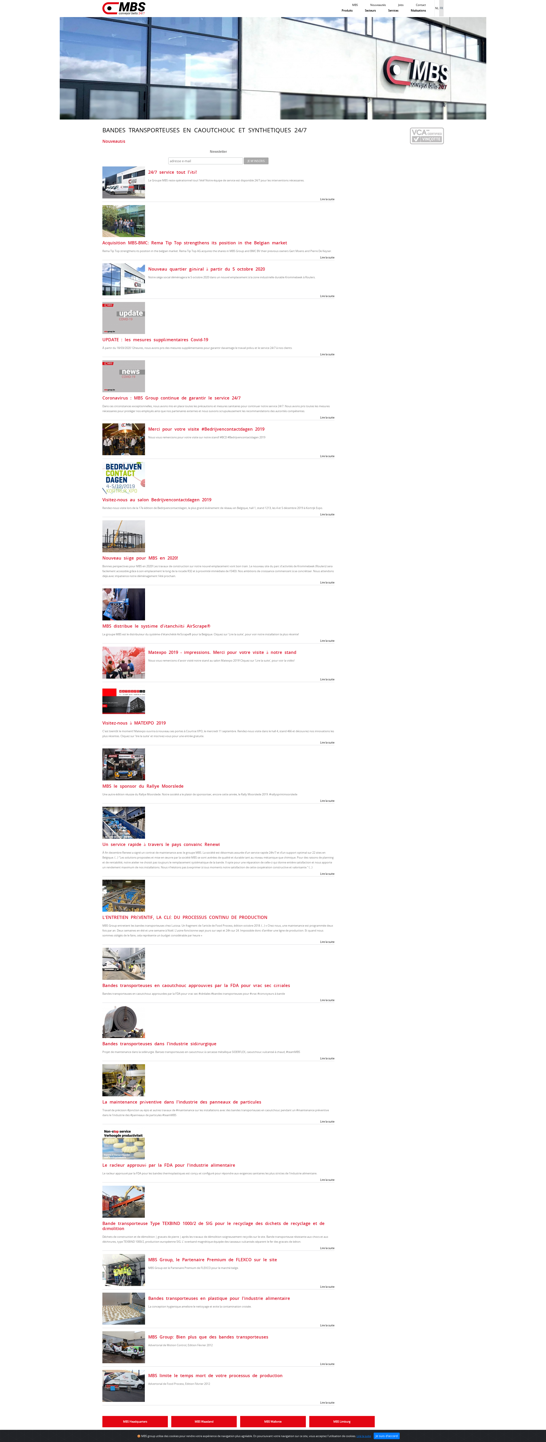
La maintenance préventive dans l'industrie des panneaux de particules (181, 1102)
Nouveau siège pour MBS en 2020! (140, 558)
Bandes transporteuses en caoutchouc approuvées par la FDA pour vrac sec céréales (196, 985)
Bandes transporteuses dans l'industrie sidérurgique (159, 1044)
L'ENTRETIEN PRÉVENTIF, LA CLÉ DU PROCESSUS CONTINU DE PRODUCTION (184, 917)
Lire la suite (327, 199)
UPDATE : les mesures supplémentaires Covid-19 (155, 340)
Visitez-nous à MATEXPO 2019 (134, 723)
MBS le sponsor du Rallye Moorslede (143, 786)
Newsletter (218, 151)
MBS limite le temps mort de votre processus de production (215, 1375)
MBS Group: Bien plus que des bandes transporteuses (208, 1337)
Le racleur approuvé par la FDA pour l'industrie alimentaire (168, 1165)
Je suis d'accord (387, 1436)
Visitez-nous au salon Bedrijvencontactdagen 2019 (156, 500)
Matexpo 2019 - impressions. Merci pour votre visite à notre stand (222, 652)
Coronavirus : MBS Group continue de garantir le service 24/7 (171, 398)
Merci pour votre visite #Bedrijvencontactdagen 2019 (206, 429)
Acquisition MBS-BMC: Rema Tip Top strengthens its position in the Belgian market (194, 243)
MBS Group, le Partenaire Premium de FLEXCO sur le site (212, 1260)
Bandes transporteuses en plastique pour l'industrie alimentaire (219, 1298)
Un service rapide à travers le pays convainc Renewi (161, 844)
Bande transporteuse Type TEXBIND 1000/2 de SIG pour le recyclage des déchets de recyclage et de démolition (213, 1225)
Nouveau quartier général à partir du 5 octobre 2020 (206, 269)
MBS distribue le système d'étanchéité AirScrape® (156, 626)
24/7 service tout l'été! (172, 172)
